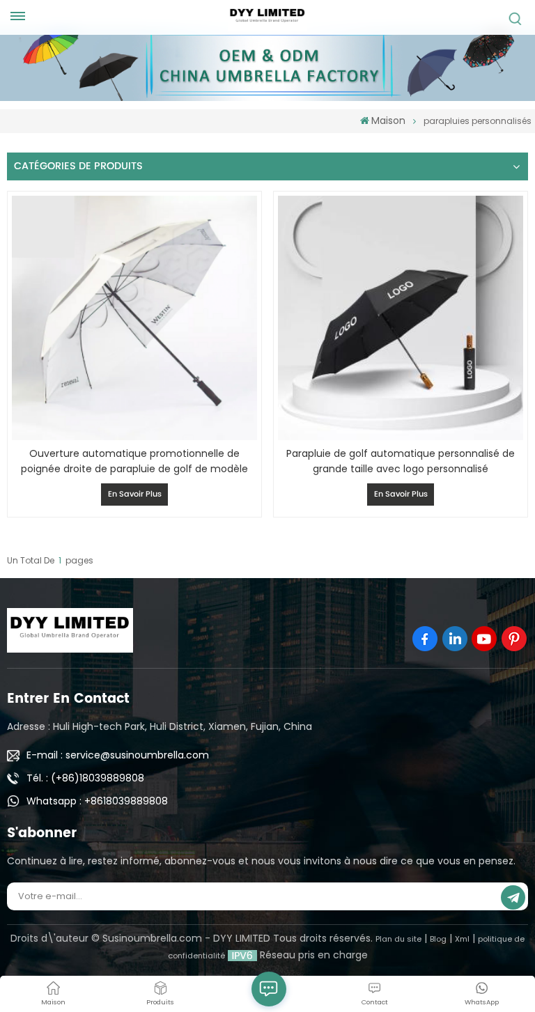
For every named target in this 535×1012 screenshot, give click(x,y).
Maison (388, 120)
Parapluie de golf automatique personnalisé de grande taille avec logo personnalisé (400, 461)
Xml (462, 938)
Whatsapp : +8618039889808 (97, 801)
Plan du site (398, 938)
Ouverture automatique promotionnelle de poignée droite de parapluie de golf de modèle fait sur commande (134, 461)
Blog (438, 938)
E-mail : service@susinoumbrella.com (117, 755)
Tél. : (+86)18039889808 (85, 778)
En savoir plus (135, 494)
